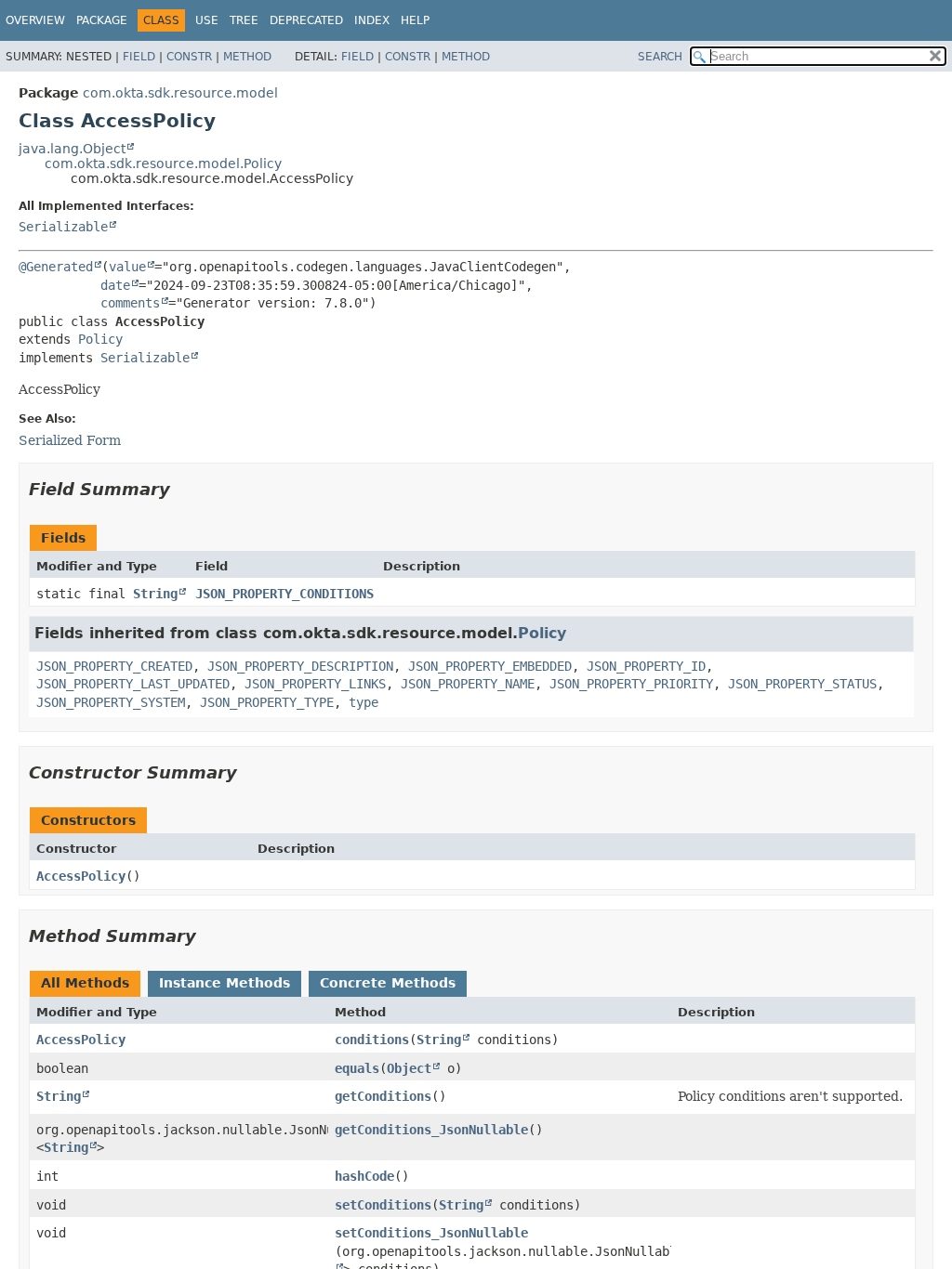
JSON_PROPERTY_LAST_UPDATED (133, 683)
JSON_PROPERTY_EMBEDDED (490, 666)
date (115, 285)
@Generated (56, 266)
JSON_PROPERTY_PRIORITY (631, 683)
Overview (35, 20)
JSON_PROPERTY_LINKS (315, 683)
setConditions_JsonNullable (431, 1232)
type (363, 702)
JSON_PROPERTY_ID (646, 666)
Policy (100, 339)
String (155, 593)
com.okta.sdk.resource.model (180, 92)
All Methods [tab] (85, 982)
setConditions (383, 1204)
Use (206, 20)
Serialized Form (70, 440)
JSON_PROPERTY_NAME (468, 683)
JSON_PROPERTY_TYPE (267, 702)
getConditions (383, 1096)
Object (409, 1068)
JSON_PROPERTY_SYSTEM (110, 702)
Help (415, 20)
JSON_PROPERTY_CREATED (114, 666)
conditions (372, 1039)
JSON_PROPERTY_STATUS (802, 683)
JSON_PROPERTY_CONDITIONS (284, 593)
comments (130, 302)
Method (247, 56)
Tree (244, 20)
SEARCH (660, 56)
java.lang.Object (72, 148)
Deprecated (306, 20)
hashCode (364, 1176)
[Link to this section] (183, 489)
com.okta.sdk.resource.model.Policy (163, 163)
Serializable (63, 226)
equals (357, 1068)
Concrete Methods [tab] (388, 982)
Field (139, 56)
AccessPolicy (81, 876)
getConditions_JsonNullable (431, 1129)
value (127, 266)
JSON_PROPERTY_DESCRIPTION (300, 666)
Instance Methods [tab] (224, 982)
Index (372, 20)
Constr (189, 56)
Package (101, 20)
